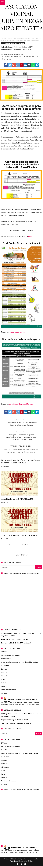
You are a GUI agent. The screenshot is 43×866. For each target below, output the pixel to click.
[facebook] (6, 65)
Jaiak (3, 679)
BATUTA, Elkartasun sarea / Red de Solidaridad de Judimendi (19, 664)
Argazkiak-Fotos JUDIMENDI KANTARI (17, 499)
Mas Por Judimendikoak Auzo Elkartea (20, 449)
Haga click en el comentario (21, 555)
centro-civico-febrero (17, 332)
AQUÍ (30, 236)
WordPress (14, 861)
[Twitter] (21, 864)
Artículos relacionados (20, 446)
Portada (4, 693)
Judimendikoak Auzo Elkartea (13, 54)
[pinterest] (22, 65)
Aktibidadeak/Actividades (22, 38)
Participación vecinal (9, 690)
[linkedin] (25, 65)
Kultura (4, 683)
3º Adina (4, 652)
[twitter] (10, 65)
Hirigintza (5, 676)
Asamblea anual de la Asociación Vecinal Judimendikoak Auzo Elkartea (22, 422)
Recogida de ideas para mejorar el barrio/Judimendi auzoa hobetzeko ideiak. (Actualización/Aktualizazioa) (21, 435)
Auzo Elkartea (6, 659)
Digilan (30, 861)
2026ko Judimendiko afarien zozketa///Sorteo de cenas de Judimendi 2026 (21, 461)
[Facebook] (17, 864)
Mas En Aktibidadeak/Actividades (21, 452)
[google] (14, 65)
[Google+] (25, 864)
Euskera (4, 669)
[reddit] (18, 65)
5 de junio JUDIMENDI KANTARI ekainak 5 (19, 535)
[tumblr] (29, 65)
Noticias (9, 38)
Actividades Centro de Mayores (21, 404)
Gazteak (4, 672)
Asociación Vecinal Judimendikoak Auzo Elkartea (21, 17)
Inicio (2, 38)
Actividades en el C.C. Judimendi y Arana (20, 700)
